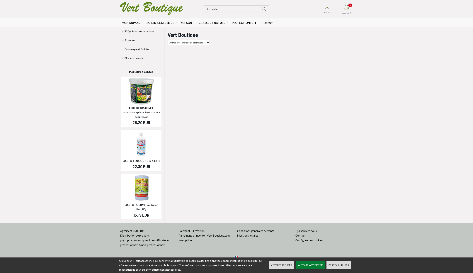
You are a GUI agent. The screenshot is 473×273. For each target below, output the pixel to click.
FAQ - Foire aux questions (139, 31)
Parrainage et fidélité (137, 49)
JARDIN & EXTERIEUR (160, 22)
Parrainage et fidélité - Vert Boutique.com (204, 235)
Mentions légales (247, 235)
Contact (268, 22)
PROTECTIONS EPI (244, 22)
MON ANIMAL (131, 22)
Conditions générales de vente (255, 230)
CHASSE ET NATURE (212, 22)
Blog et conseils (134, 58)
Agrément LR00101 (132, 230)
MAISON (186, 22)
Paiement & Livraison (191, 230)
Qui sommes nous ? (307, 230)
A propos (130, 40)
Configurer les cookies (309, 240)
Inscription (185, 240)
